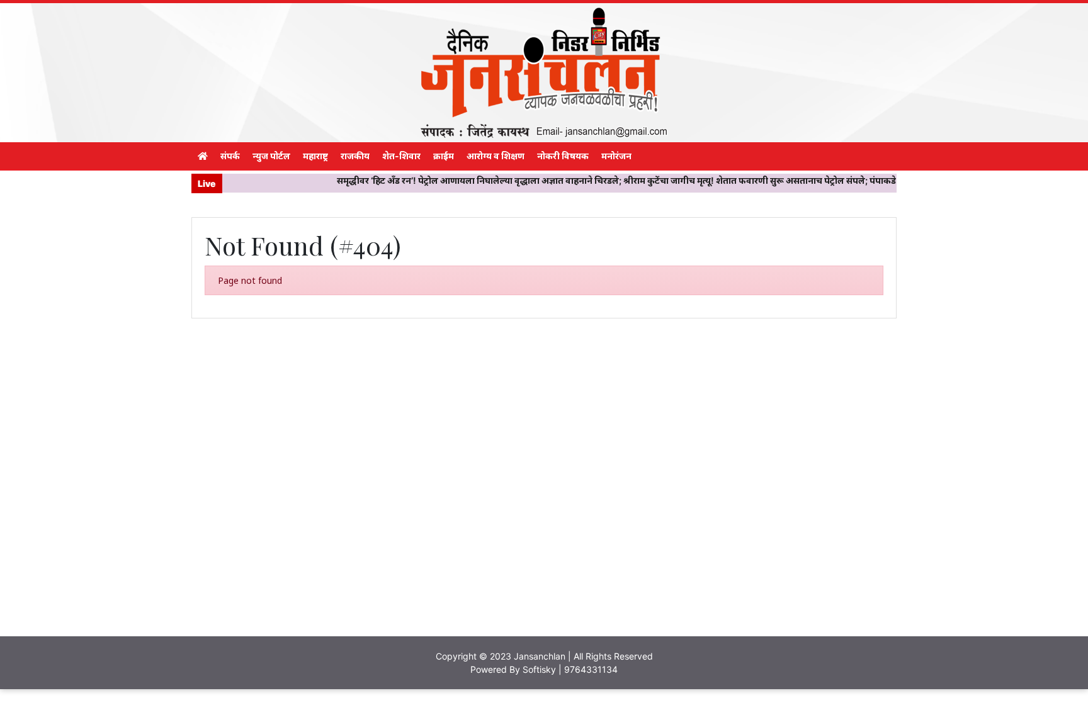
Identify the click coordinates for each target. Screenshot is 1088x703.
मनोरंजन (616, 155)
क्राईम (443, 155)
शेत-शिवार (401, 155)
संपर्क (230, 155)
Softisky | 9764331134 (570, 669)
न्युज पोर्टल (271, 155)
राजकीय (355, 155)
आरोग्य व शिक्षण (495, 155)
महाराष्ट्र (315, 155)
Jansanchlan (539, 656)
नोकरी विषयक (563, 155)
